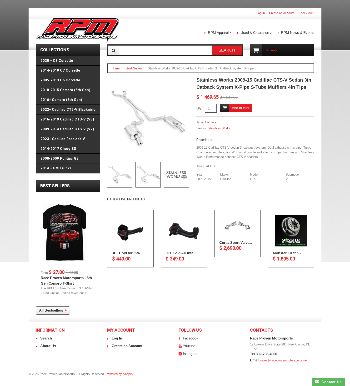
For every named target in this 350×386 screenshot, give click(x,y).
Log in (260, 13)
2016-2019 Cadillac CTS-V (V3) (67, 119)
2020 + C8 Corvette (56, 60)
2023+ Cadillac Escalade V (62, 139)
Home (115, 68)
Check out (306, 13)
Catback (210, 122)
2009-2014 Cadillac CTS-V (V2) (67, 129)
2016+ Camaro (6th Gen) (61, 100)
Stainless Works (219, 128)
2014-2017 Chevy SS (58, 148)
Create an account (281, 13)
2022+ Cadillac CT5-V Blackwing (67, 109)
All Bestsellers (51, 310)
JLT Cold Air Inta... (127, 253)
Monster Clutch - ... (289, 253)
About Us (48, 346)
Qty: (199, 108)
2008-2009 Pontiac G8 (59, 158)
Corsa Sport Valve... (235, 242)
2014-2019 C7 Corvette (60, 70)
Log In (117, 338)
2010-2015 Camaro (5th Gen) (65, 90)
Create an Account (127, 346)
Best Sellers (134, 68)
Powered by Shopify (119, 374)
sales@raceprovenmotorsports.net (284, 360)
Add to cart (240, 108)
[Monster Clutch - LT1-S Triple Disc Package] (291, 230)
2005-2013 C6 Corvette (60, 80)
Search (46, 338)
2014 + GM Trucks (55, 168)
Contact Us (330, 382)
